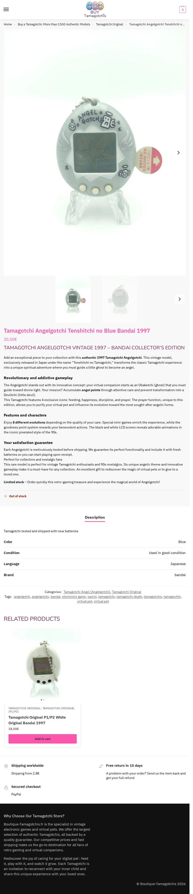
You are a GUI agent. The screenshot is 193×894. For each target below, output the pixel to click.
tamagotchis (153, 596)
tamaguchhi (172, 596)
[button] (182, 9)
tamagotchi (106, 596)
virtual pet (84, 601)
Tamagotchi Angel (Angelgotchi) (87, 592)
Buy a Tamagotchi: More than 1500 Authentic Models (54, 24)
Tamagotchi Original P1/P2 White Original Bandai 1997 (37, 720)
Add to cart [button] (43, 739)
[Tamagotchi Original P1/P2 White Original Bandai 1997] (42, 665)
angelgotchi (40, 596)
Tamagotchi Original (109, 24)
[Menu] (11, 9)
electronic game (74, 596)
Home (8, 24)
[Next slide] (178, 153)
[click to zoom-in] (96, 152)
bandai (55, 596)
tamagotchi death (129, 596)
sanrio (92, 596)
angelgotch (22, 596)
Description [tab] (95, 517)
